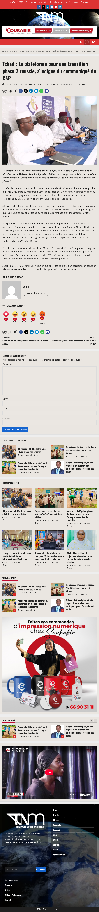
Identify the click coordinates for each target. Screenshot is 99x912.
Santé (55, 834)
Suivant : (73, 340)
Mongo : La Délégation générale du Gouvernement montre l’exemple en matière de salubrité (9, 467)
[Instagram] (60, 7)
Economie (57, 829)
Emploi (55, 839)
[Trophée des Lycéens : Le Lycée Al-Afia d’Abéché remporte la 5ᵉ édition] (49, 498)
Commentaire (9, 364)
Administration (59, 854)
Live (93, 42)
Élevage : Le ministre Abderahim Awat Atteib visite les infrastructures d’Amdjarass (16, 556)
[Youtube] (55, 7)
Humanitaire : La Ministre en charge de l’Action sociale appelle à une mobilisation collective (49, 556)
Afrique (56, 820)
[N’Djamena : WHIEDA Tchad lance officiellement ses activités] (17, 498)
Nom (5, 399)
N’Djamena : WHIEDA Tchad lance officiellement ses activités (9, 452)
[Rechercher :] (20, 869)
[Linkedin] (47, 7)
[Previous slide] (91, 720)
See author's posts (36, 293)
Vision (57, 2)
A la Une (56, 815)
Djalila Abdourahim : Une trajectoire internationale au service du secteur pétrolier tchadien (79, 558)
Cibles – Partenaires (70, 2)
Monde (55, 849)
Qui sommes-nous (34, 2)
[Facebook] (39, 7)
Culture (56, 844)
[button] (3, 42)
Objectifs (48, 2)
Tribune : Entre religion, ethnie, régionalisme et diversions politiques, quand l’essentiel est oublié (57, 467)
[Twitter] (43, 7)
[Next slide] (95, 720)
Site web (6, 418)
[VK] (51, 7)
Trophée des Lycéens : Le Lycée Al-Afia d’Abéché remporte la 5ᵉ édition (57, 452)
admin (8, 84)
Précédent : (25, 340)
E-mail (6, 408)
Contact (84, 2)
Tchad (55, 810)
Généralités (57, 825)
